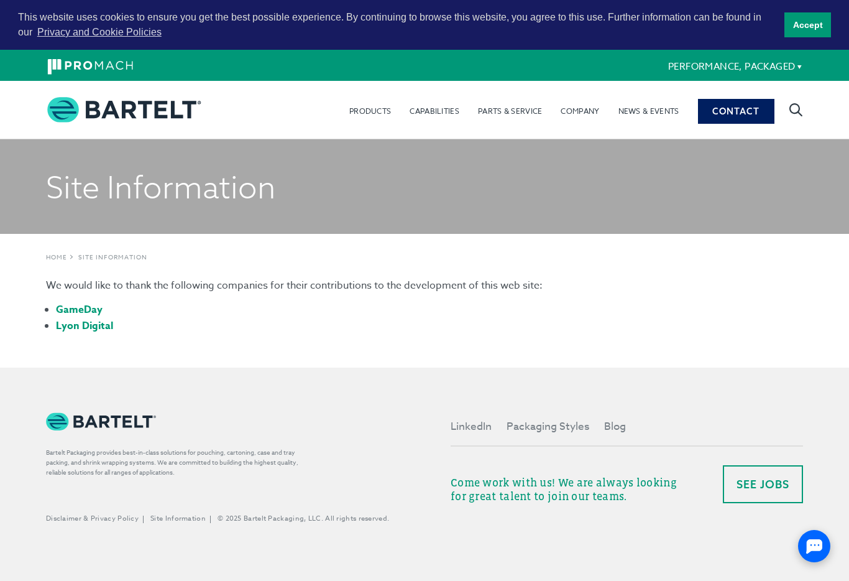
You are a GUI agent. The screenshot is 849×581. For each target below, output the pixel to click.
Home (56, 257)
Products (370, 111)
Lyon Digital (84, 325)
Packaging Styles (548, 426)
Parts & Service (510, 111)
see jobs (763, 484)
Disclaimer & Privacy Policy (92, 518)
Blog (615, 426)
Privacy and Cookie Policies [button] (99, 32)
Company (580, 111)
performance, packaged (731, 66)
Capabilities (434, 111)
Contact (736, 111)
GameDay (79, 309)
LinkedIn (471, 426)
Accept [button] (808, 25)
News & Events (648, 111)
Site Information (112, 257)
